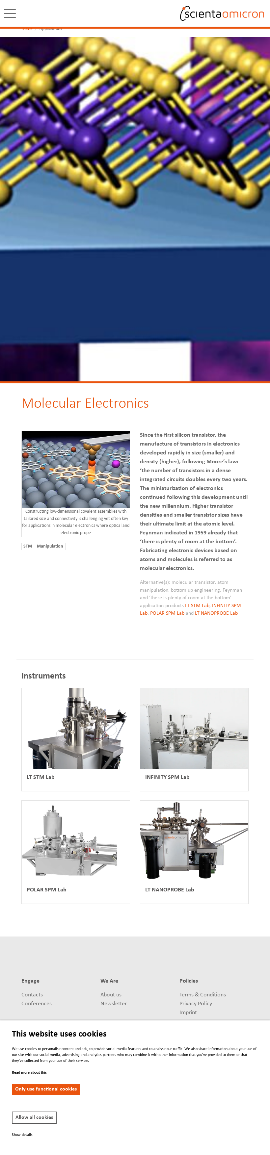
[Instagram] (234, 958)
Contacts (32, 995)
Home (27, 29)
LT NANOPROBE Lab (216, 613)
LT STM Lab (197, 605)
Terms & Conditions (202, 995)
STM (27, 546)
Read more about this (29, 1073)
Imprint (188, 1013)
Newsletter (113, 1004)
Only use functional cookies (46, 1089)
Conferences (36, 1004)
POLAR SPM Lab (167, 613)
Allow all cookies (34, 1117)
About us (111, 995)
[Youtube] (222, 958)
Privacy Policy (195, 1004)
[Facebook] (187, 958)
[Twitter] (175, 958)
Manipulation (50, 546)
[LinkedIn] (163, 958)
